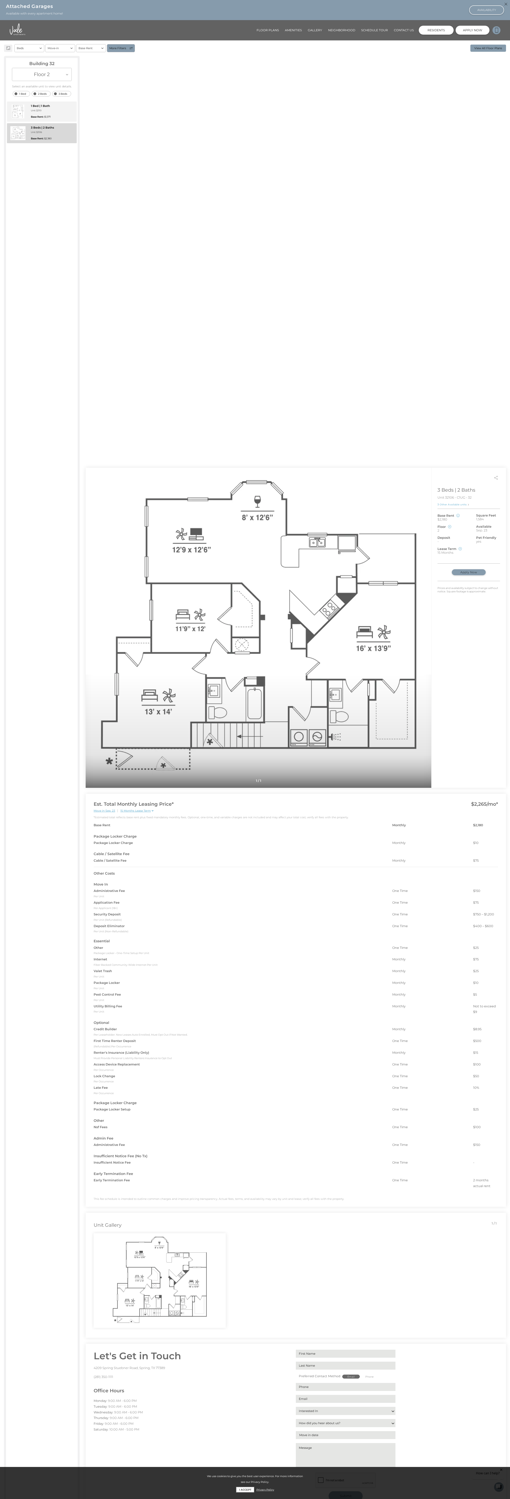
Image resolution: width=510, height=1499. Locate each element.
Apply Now (468, 572)
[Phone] (496, 30)
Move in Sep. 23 (104, 810)
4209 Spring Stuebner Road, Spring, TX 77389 (129, 1368)
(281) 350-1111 (103, 1377)
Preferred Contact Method (319, 1376)
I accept (245, 1489)
